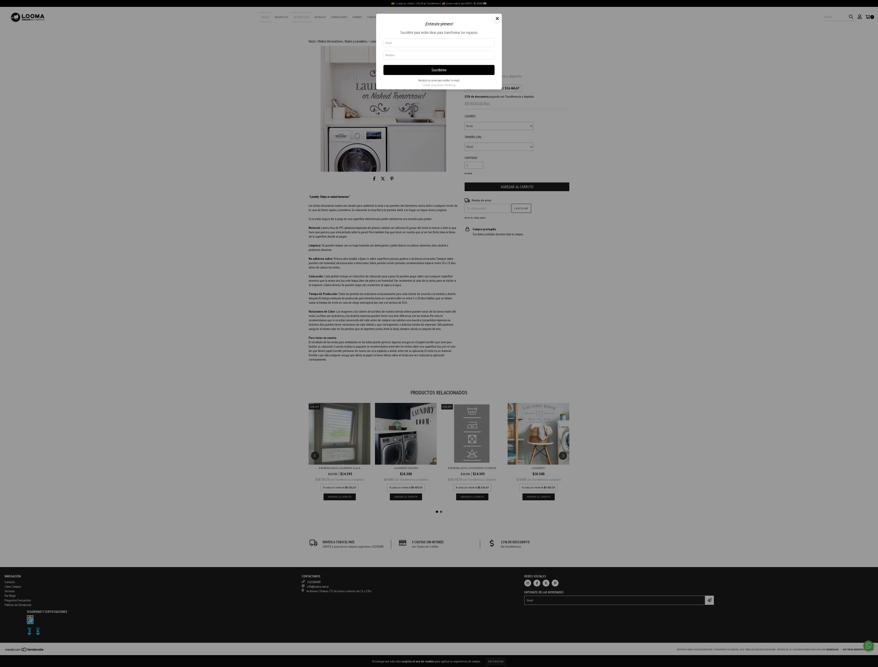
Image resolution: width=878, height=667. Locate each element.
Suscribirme (439, 69)
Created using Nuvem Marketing (439, 85)
